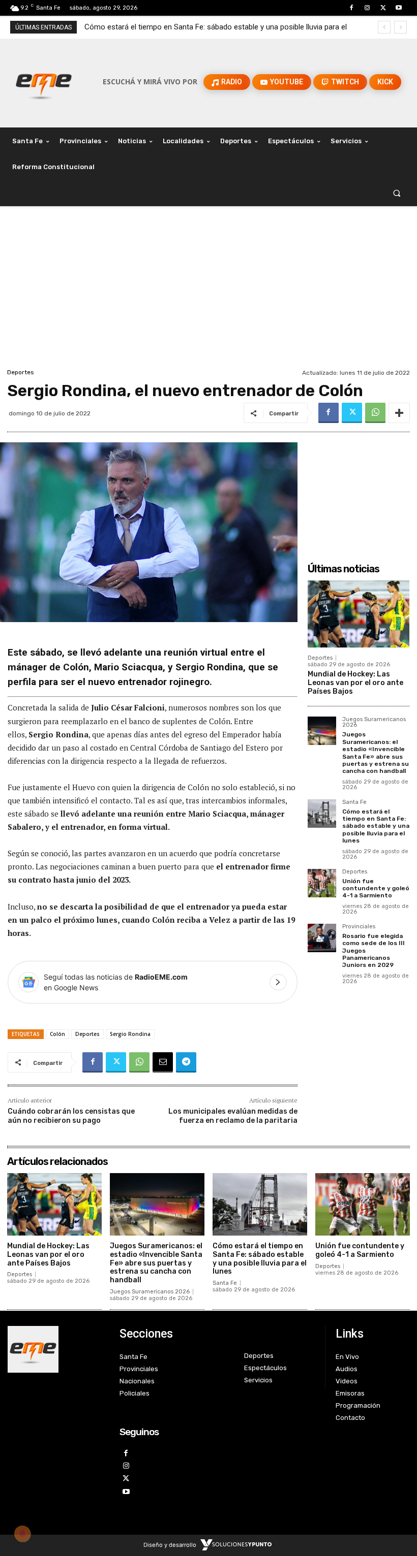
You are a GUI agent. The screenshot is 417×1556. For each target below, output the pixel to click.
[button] (397, 193)
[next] (400, 27)
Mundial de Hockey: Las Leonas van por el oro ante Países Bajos (355, 683)
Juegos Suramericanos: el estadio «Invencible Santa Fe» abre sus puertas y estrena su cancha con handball (375, 752)
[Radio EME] (44, 82)
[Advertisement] (208, 290)
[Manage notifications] (22, 1534)
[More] (399, 413)
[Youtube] (399, 8)
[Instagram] (367, 8)
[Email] (163, 1062)
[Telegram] (186, 1062)
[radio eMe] (56, 1349)
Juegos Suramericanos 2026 (374, 722)
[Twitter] (383, 8)
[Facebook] (351, 8)
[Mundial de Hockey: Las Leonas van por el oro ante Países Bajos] (358, 613)
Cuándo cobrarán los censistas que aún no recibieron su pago (71, 1116)
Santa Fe (354, 802)
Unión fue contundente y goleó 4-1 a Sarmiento (167, 26)
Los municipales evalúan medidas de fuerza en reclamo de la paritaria (232, 1116)
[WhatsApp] (375, 413)
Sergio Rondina (130, 1034)
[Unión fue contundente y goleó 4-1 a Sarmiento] (322, 883)
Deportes (20, 372)
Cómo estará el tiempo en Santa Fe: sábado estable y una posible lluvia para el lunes (375, 826)
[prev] (384, 27)
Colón (57, 1034)
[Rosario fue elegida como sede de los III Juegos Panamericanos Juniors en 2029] (322, 938)
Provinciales (358, 927)
